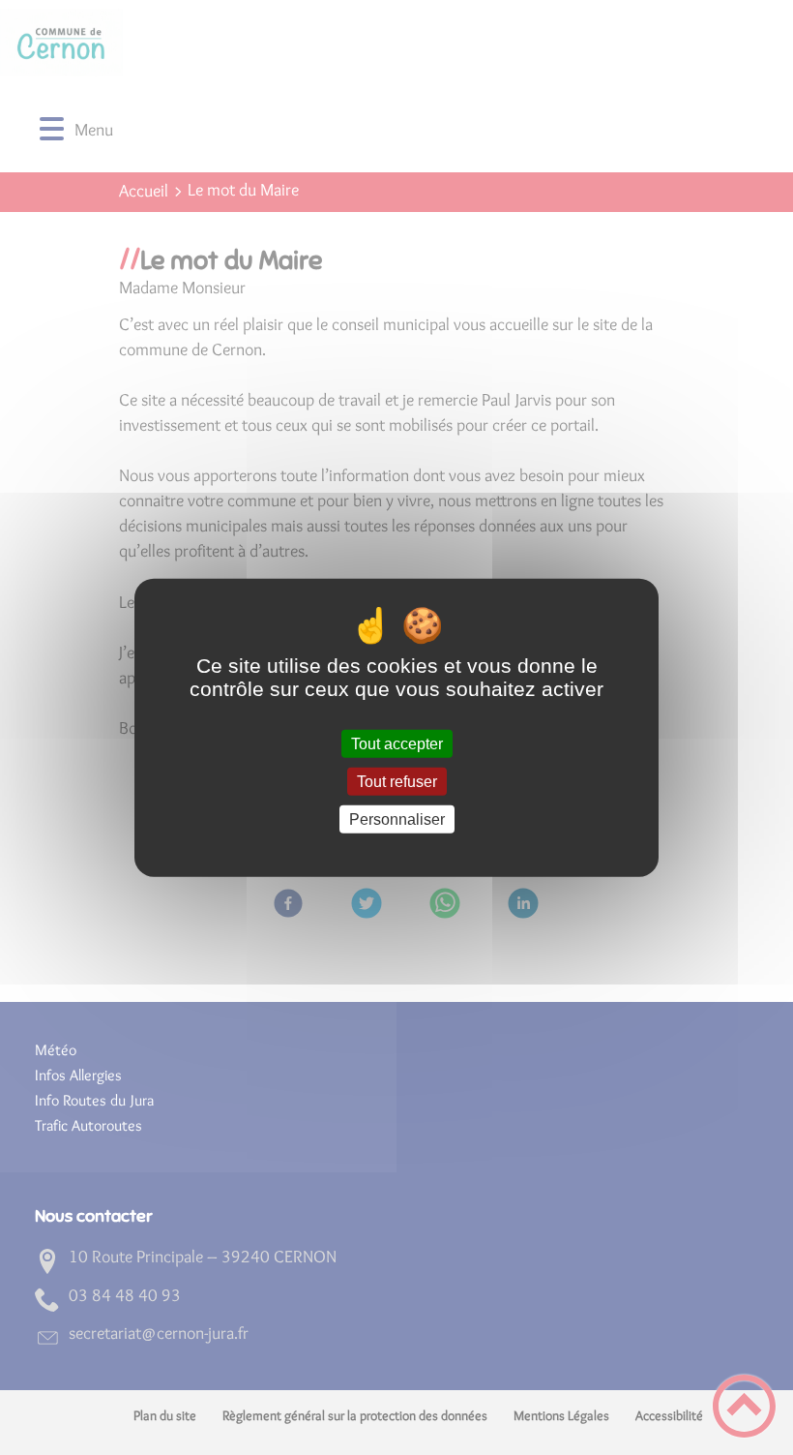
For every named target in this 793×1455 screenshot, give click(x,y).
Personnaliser (397, 819)
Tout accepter (397, 743)
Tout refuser (397, 781)
